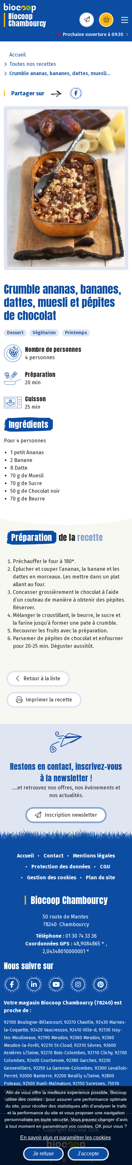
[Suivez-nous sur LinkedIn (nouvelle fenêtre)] (34, 985)
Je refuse (43, 1153)
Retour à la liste (41, 678)
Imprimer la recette (49, 700)
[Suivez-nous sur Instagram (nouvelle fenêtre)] (78, 985)
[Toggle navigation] (124, 22)
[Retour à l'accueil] (20, 8)
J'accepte (88, 1153)
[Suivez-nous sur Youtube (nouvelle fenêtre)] (56, 985)
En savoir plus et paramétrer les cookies (65, 1137)
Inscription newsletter (71, 815)
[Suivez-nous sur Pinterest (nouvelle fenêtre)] (100, 985)
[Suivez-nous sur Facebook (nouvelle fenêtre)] (12, 985)
